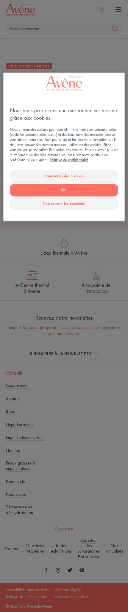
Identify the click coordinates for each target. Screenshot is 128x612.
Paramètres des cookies (64, 176)
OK (63, 190)
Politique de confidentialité (69, 160)
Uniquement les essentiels (64, 203)
